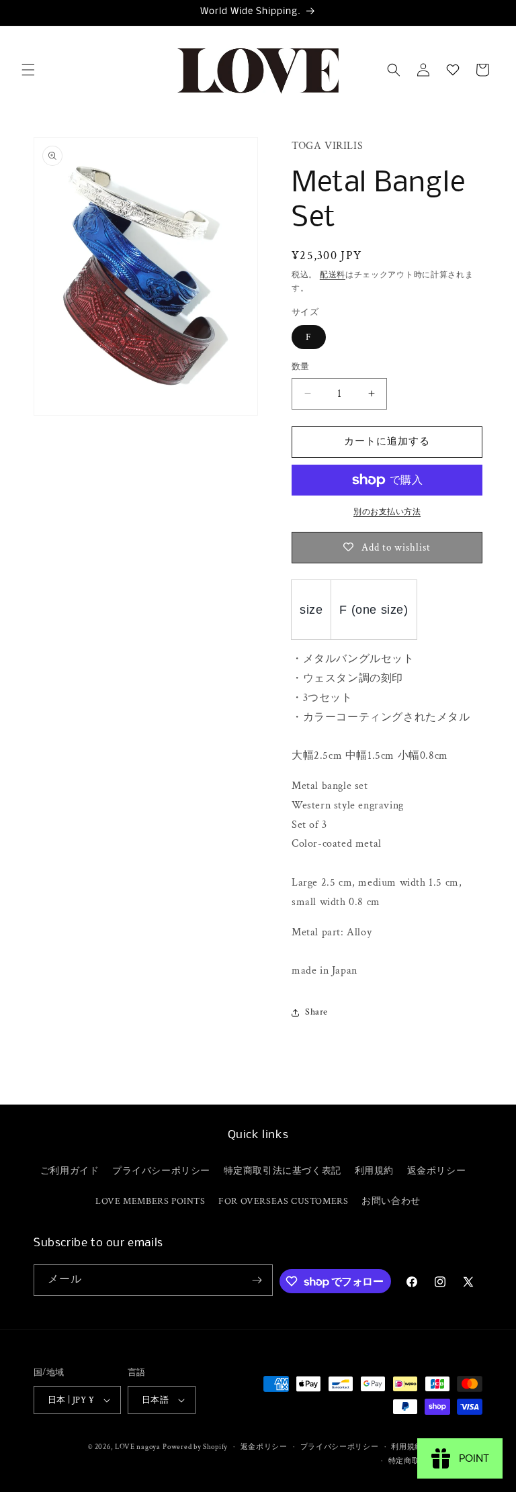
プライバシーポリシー (161, 1171)
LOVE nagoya (138, 1447)
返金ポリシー (436, 1171)
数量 (301, 367)
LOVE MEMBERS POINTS (150, 1201)
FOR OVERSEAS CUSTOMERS (283, 1201)
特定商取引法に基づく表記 (282, 1171)
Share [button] (316, 1012)
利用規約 (374, 1171)
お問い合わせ (391, 1201)
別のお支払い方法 (387, 512)
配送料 (332, 275)
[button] (28, 70)
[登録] (257, 1280)
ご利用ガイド (69, 1171)
